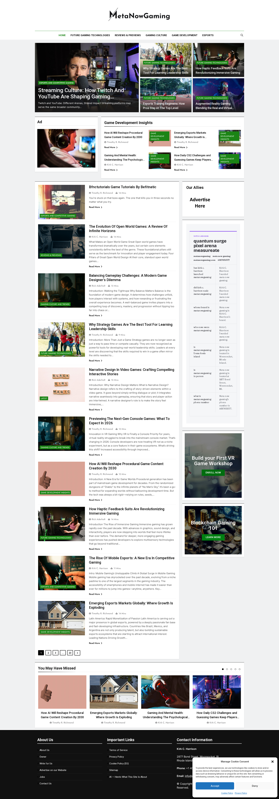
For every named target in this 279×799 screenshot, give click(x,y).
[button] (272, 761)
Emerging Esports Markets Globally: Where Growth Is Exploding (190, 137)
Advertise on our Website (53, 770)
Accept (215, 785)
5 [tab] (239, 669)
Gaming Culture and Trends (55, 304)
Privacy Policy (241, 793)
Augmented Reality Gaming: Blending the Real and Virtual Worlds (214, 108)
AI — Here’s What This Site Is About (128, 776)
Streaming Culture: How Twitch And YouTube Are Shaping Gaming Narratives (81, 96)
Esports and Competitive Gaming (56, 82)
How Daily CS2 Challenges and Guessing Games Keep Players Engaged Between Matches (192, 160)
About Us (44, 750)
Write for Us (46, 763)
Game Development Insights (157, 136)
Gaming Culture (156, 35)
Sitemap (113, 770)
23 (70, 653)
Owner (43, 756)
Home (62, 35)
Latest (44, 398)
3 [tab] (231, 669)
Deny (255, 785)
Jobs (42, 776)
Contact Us (46, 783)
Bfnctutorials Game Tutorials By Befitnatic (122, 187)
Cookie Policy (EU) (119, 763)
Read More (109, 147)
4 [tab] (235, 669)
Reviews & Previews (128, 35)
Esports (208, 35)
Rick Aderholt (98, 285)
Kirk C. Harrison (115, 164)
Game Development (184, 35)
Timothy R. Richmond (117, 142)
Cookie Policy (227, 793)
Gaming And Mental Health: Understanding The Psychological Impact (124, 160)
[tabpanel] (62, 700)
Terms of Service (118, 750)
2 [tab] (227, 669)
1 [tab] (223, 669)
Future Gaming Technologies (90, 35)
